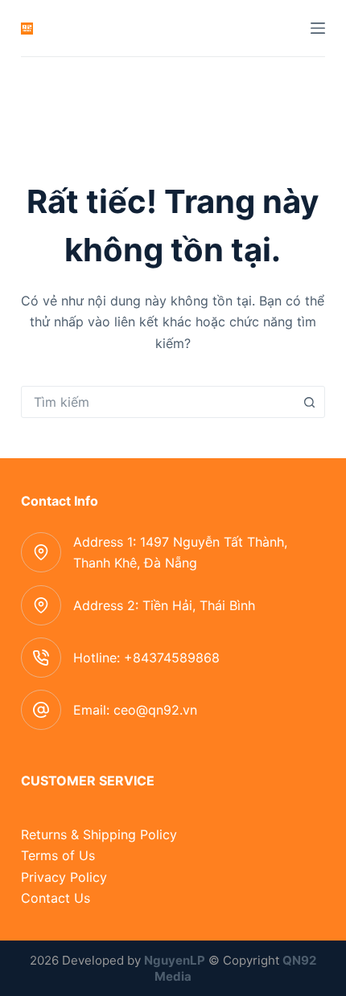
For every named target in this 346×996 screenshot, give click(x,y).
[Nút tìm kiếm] (309, 402)
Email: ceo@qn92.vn (135, 710)
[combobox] (158, 402)
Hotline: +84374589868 (146, 658)
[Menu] (318, 28)
